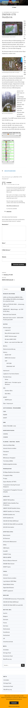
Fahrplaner (6, 451)
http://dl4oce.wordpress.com (12, 205)
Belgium (5, 616)
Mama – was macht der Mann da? (14, 342)
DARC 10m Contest (10, 358)
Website (4, 257)
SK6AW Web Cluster (8, 563)
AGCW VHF (8, 354)
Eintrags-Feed (7, 653)
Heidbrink (25, 25)
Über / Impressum (8, 403)
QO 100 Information (8, 527)
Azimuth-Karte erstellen (9, 448)
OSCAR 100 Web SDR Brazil (10, 521)
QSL (4, 388)
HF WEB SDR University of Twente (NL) (14, 599)
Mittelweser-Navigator (9, 457)
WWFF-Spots (7, 567)
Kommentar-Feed (8, 656)
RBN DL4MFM (7, 557)
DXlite (4, 544)
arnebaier (8, 182)
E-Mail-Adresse (6, 250)
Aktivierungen (7, 327)
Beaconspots (6, 535)
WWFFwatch (8, 399)
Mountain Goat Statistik (9, 314)
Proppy (5, 478)
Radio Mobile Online (8, 584)
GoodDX (5, 551)
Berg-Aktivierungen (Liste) (12, 333)
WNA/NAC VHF (10, 366)
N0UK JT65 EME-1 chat (9, 426)
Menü (14, 7)
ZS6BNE (5, 437)
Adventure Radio (10, 2)
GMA (4, 411)
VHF (6, 361)
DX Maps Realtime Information (11, 472)
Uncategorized (10, 171)
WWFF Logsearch (8, 590)
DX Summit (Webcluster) (10, 541)
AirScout (5, 575)
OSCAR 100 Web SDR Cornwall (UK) (13, 524)
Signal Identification (8, 587)
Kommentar (5, 224)
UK (4, 638)
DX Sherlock (6, 538)
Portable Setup (7, 377)
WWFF (5, 397)
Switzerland (6, 635)
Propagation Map (7, 475)
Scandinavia (6, 632)
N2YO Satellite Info (8, 517)
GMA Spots (6, 548)
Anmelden (6, 649)
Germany (5, 626)
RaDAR (5, 414)
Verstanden (14, 702)
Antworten (8, 211)
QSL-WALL (8, 393)
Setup (6, 379)
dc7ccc (17, 12)
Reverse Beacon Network (10, 560)
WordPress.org (7, 659)
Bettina (5, 346)
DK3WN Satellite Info (9, 514)
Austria (5, 613)
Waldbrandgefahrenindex (10, 464)
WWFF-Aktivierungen (11, 336)
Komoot (5, 454)
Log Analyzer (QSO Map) (9, 581)
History (5, 352)
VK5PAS (5, 434)
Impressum (6, 370)
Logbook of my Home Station (11, 373)
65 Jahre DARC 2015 (10, 339)
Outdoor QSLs (9, 390)
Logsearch (8, 330)
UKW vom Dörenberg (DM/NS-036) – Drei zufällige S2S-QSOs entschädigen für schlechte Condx (13, 299)
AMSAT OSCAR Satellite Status (11, 508)
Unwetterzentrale (8, 641)
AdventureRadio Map (9, 445)
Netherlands (6, 629)
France (5, 622)
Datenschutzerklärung (9, 349)
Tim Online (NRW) (8, 461)
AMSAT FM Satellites (9, 500)
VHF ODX (9, 363)
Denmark (5, 619)
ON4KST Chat (7, 554)
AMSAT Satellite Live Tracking (11, 511)
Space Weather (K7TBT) (9, 481)
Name (4, 243)
